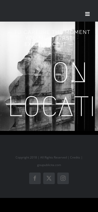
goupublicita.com (49, 165)
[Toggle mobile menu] (87, 14)
